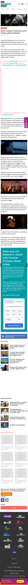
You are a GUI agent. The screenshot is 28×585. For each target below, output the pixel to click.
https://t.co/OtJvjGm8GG (17, 65)
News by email (7, 583)
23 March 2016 (7, 115)
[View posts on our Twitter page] (7, 500)
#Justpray (13, 63)
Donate (21, 583)
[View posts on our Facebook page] (2, 500)
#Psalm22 (14, 61)
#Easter (5, 65)
